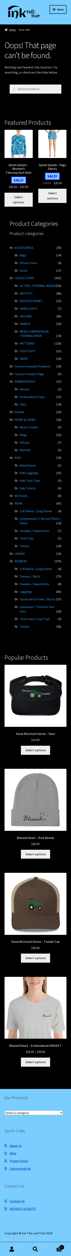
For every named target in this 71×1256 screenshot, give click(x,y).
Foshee (19, 412)
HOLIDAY (26, 316)
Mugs (23, 435)
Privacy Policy (19, 1161)
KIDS (18, 458)
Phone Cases (28, 263)
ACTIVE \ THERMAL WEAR (37, 286)
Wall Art (25, 450)
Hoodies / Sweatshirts (34, 531)
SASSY (24, 359)
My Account (12, 1249)
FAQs (13, 1153)
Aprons (24, 389)
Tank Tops (27, 538)
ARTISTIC (26, 293)
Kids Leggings (29, 473)
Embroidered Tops (32, 397)
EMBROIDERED (25, 381)
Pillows (25, 442)
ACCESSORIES (24, 248)
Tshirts (24, 546)
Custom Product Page (29, 374)
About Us (16, 1146)
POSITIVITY (27, 351)
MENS (18, 503)
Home (12, 30)
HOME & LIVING (25, 420)
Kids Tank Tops (30, 481)
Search (35, 1249)
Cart (54, 1246)
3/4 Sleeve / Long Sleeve (36, 511)
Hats (23, 404)
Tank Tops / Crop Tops (35, 619)
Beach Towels (29, 427)
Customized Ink (20, 1168)
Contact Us (17, 1201)
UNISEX (20, 554)
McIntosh (21, 496)
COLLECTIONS (24, 278)
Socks (23, 270)
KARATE (25, 324)
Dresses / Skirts (30, 576)
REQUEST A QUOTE (23, 1209)
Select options (18, 199)
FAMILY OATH (28, 309)
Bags (23, 255)
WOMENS (21, 561)
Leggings (26, 592)
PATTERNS (27, 343)
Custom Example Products (32, 366)
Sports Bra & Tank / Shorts (37, 599)
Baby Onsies (28, 465)
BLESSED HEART (31, 301)
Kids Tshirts (28, 488)
